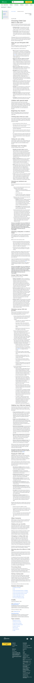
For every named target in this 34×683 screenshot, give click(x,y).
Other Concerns (15, 627)
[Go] (13, 2)
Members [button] (11, 4)
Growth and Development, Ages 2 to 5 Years (20, 593)
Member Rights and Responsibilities (26, 666)
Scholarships (25, 644)
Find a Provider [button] (3, 7)
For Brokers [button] (21, 4)
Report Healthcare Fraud (7, 644)
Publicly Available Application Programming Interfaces (16, 654)
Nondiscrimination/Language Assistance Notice (27, 661)
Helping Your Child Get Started (18, 624)
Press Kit (13, 650)
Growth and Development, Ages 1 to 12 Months (20, 590)
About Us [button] (26, 4)
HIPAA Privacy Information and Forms (27, 659)
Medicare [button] (8, 7)
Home (2, 4)
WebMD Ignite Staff (17, 611)
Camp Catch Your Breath (26, 645)
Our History (14, 644)
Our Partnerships (14, 645)
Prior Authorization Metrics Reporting (26, 671)
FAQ (23, 650)
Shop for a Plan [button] (6, 4)
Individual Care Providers (17, 621)
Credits (14, 630)
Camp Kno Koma (25, 646)
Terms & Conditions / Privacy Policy (27, 663)
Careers (13, 646)
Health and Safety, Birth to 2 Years (18, 596)
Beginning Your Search (16, 620)
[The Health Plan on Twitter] (27, 639)
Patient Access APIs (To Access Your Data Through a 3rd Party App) (17, 657)
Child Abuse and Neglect (17, 587)
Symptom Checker (4, 14)
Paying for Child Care (16, 626)
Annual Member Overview (26, 664)
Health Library (5, 11)
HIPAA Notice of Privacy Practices (26, 657)
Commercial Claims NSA (26, 672)
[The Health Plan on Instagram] (29, 639)
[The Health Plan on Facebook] (25, 639)
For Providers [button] (16, 4)
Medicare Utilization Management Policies (26, 669)
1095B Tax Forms (25, 674)
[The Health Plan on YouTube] (31, 639)
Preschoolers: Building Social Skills (18, 597)
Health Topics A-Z (5, 17)
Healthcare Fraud (25, 656)
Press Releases (14, 651)
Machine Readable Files (26, 667)
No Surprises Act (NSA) (26, 673)
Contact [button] (31, 4)
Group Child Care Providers (17, 623)
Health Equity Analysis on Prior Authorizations (27, 677)
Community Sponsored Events (27, 647)
